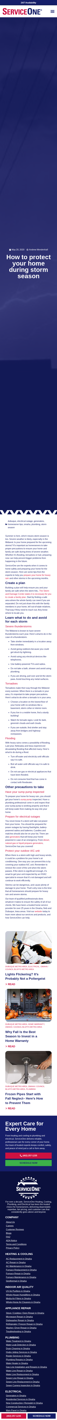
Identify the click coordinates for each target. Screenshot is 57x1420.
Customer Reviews (15, 1229)
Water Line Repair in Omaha (19, 1371)
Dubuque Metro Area (16, 966)
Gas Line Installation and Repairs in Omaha (26, 1367)
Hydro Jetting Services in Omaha (21, 1352)
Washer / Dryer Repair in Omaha (21, 1328)
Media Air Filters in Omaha (18, 1298)
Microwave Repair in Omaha (19, 1317)
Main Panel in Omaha (16, 1410)
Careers (10, 1226)
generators (39, 521)
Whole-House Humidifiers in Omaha (23, 1295)
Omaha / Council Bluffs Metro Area (23, 1027)
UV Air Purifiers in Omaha (18, 1291)
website (39, 911)
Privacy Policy (12, 1248)
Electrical (34, 966)
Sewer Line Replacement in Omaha (23, 1382)
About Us (10, 1222)
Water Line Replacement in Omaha (22, 1374)
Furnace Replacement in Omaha (21, 1270)
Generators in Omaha (16, 1396)
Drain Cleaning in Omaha (18, 1348)
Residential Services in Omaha (20, 1399)
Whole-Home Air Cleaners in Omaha (23, 1302)
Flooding (10, 738)
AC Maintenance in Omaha (18, 1266)
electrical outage (25, 521)
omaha (27, 524)
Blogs (8, 1233)
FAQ (8, 1237)
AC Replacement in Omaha (19, 1259)
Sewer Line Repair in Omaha (19, 1378)
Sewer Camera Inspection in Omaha (23, 1385)
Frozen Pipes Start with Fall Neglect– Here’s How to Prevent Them (24, 1098)
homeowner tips (15, 524)
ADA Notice (11, 1240)
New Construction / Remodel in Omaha (24, 1403)
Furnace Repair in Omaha (18, 1273)
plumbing (35, 524)
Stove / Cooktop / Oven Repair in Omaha (25, 1313)
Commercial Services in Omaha (21, 1407)
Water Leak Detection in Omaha (21, 1345)
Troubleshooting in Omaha (18, 1331)
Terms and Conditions (16, 1244)
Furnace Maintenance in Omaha (21, 1277)
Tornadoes (11, 683)
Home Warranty (36, 1024)
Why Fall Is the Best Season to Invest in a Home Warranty (21, 1036)
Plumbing (31, 1089)
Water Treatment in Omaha (18, 1341)
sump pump (26, 799)
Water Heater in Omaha (17, 1363)
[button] (52, 11)
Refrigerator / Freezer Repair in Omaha (24, 1324)
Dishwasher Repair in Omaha (20, 1320)
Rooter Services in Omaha (18, 1356)
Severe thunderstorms (18, 626)
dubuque (12, 521)
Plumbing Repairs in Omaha (19, 1359)
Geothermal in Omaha (16, 1281)
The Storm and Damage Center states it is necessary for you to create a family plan (28, 594)
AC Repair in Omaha (16, 1262)
